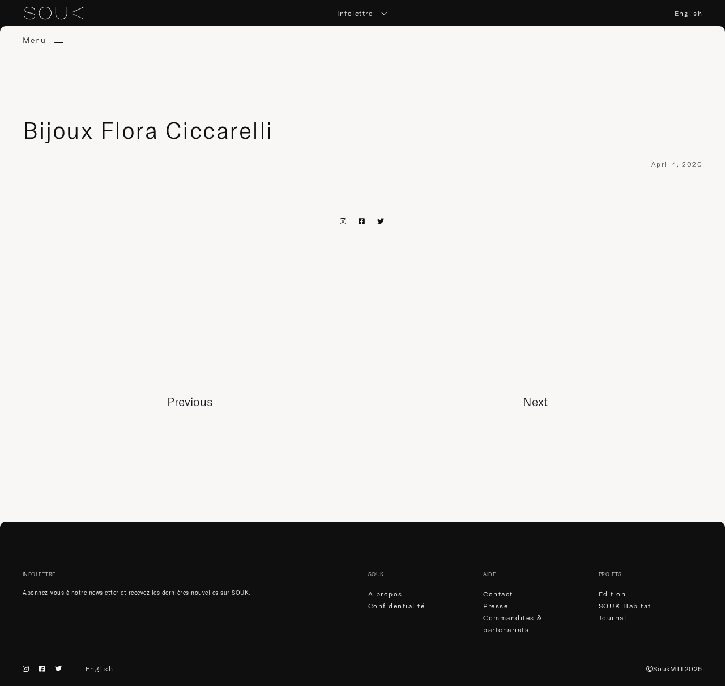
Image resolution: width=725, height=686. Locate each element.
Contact (498, 594)
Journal (613, 617)
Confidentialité (396, 606)
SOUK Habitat (625, 606)
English (689, 13)
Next (535, 401)
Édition (612, 594)
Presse (495, 606)
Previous (189, 401)
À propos (385, 594)
